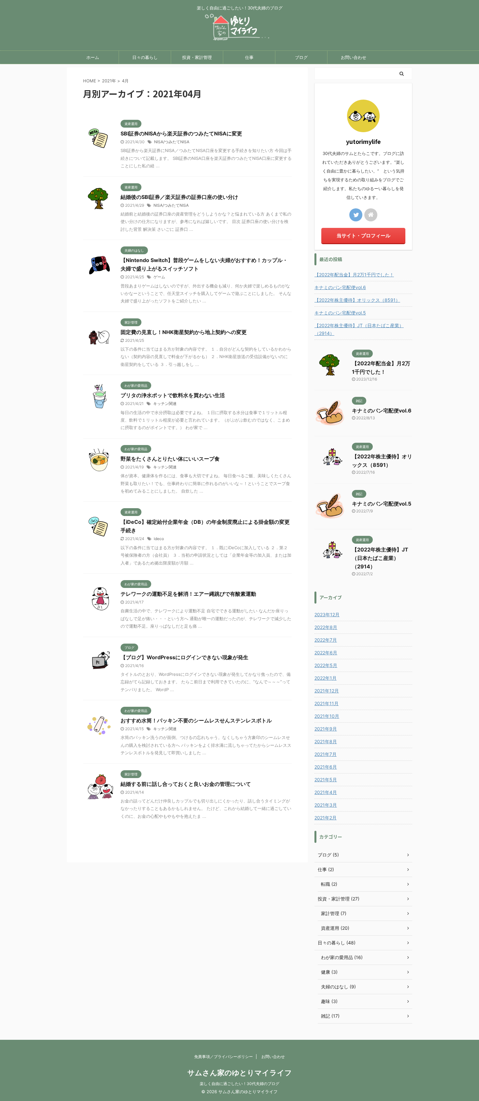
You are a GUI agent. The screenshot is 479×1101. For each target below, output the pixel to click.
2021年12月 (326, 690)
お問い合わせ (353, 57)
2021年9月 (325, 729)
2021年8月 (325, 741)
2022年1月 (325, 678)
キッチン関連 (165, 403)
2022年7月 (325, 640)
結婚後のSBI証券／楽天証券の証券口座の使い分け (179, 197)
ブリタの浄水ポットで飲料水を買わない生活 (173, 395)
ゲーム (159, 276)
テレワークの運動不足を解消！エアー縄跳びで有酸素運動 (188, 594)
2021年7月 (325, 754)
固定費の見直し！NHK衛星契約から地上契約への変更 (184, 332)
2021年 (109, 80)
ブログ (301, 57)
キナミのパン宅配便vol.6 (340, 287)
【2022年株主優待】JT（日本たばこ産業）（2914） (359, 329)
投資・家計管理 (197, 57)
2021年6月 (325, 767)
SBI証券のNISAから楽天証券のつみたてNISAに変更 (181, 133)
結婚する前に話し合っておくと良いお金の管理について (186, 784)
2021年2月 (325, 817)
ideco (159, 538)
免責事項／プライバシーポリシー (223, 1056)
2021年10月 (326, 716)
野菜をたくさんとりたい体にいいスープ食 (170, 458)
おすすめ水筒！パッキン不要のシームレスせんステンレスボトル (196, 720)
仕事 (249, 57)
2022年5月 (325, 665)
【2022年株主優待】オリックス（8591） (357, 300)
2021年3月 (325, 805)
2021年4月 (325, 792)
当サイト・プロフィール (363, 235)
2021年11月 (326, 703)
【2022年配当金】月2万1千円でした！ (354, 274)
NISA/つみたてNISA (171, 141)
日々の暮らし (145, 57)
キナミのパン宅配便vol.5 (340, 312)
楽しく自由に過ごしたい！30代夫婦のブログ (239, 1083)
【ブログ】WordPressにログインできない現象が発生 (184, 657)
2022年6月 (325, 652)
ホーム (92, 57)
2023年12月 (327, 614)
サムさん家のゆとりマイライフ (239, 1072)
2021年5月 (325, 779)
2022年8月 (325, 627)
